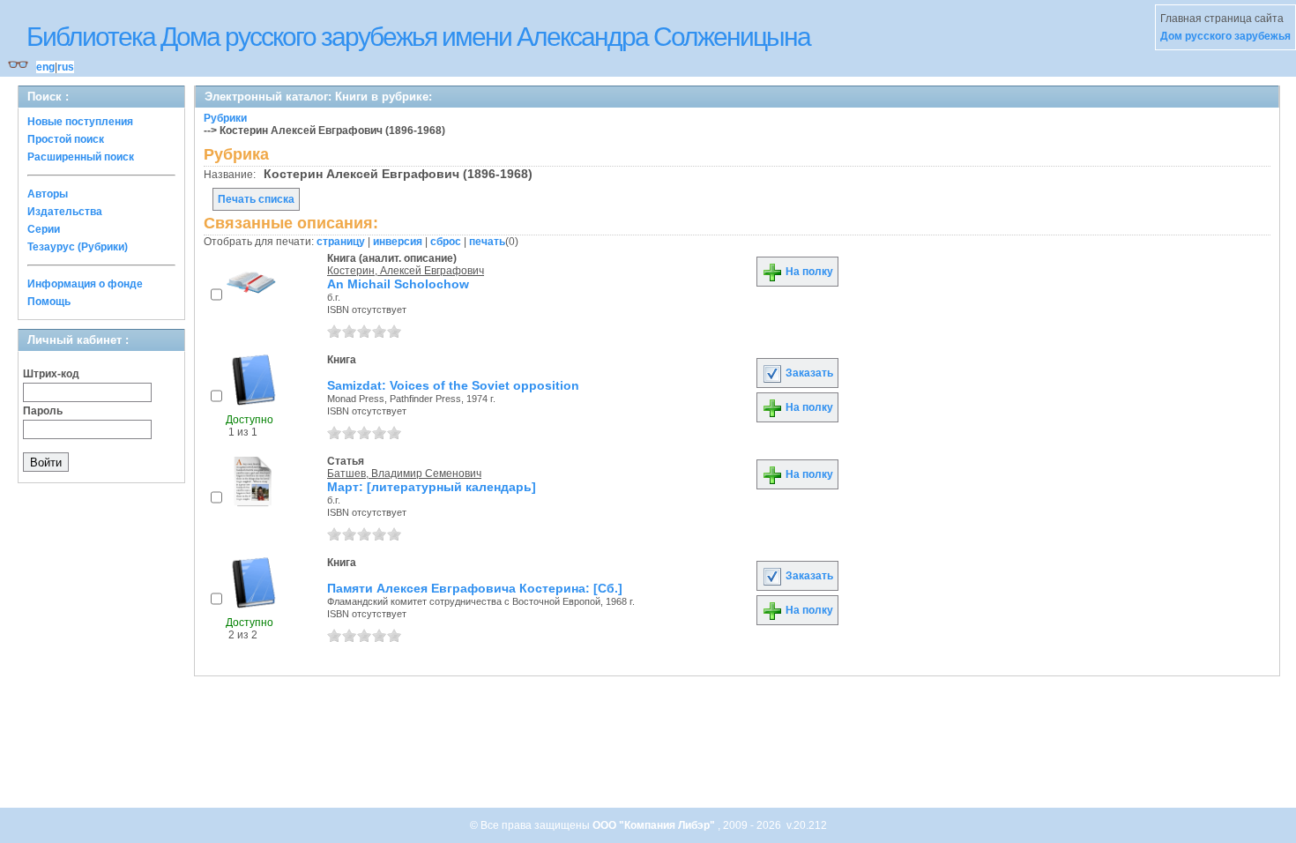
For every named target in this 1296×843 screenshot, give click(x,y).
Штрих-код (51, 374)
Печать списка (256, 199)
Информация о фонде (85, 284)
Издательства (64, 211)
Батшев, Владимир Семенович (404, 473)
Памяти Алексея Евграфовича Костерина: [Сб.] (474, 588)
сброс (445, 241)
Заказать (808, 373)
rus (65, 67)
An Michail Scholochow (398, 284)
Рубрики (225, 118)
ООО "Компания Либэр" (655, 825)
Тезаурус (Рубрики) (77, 247)
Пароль (43, 411)
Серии (43, 229)
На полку (808, 271)
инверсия (397, 241)
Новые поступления (80, 122)
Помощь (49, 301)
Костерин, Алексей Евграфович (405, 271)
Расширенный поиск (80, 157)
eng (45, 67)
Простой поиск (65, 139)
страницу (341, 241)
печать (487, 241)
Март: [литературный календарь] (431, 487)
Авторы (47, 194)
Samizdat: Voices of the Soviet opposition (453, 385)
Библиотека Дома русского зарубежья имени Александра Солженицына (418, 36)
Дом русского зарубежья (1225, 36)
